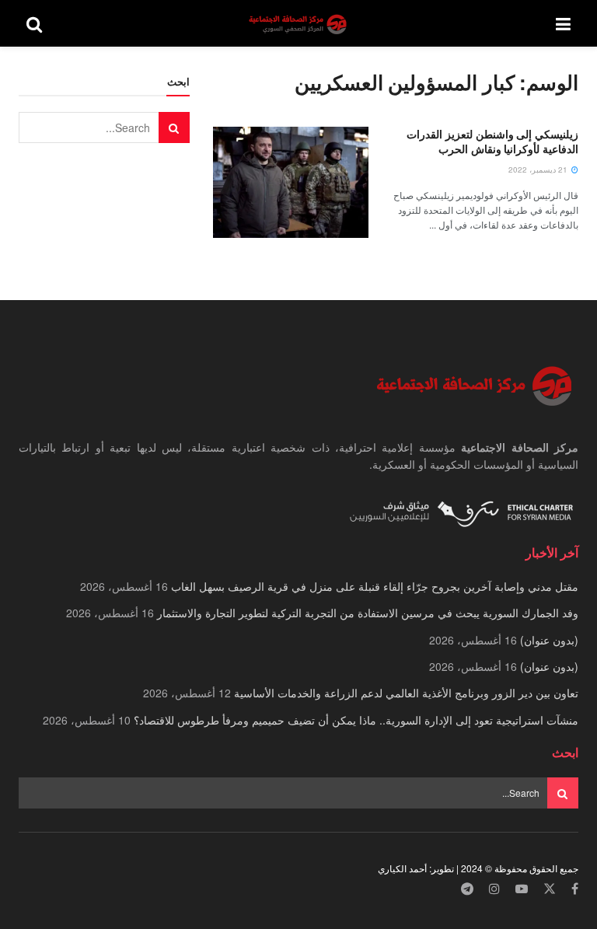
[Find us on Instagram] (494, 889)
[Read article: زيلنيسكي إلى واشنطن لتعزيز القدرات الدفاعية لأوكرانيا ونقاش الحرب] (290, 182)
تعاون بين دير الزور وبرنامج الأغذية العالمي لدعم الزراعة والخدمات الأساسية (406, 692)
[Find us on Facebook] (574, 889)
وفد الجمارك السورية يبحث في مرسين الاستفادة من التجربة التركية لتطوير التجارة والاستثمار (367, 612)
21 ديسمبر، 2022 (539, 169)
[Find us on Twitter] (549, 889)
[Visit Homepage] (299, 24)
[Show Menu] (563, 23)
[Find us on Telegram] (467, 889)
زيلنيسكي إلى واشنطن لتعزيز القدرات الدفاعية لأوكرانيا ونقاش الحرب (492, 141)
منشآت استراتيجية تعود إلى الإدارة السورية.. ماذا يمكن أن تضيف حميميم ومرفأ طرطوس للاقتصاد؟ (356, 720)
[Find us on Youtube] (521, 889)
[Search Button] (34, 23)
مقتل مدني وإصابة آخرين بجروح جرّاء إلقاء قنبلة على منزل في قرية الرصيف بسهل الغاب (374, 586)
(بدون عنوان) (549, 640)
